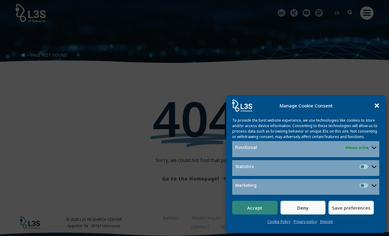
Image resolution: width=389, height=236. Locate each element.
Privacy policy (305, 221)
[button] (377, 106)
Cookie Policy (279, 221)
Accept (254, 208)
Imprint (326, 221)
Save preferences (351, 208)
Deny (302, 208)
